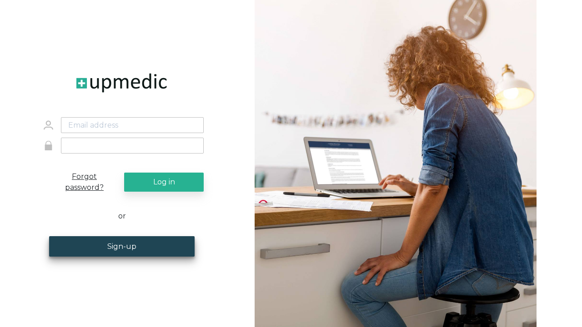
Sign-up (121, 246)
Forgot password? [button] (84, 182)
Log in (164, 182)
